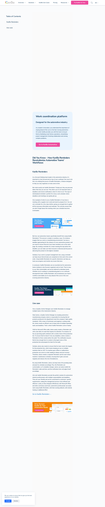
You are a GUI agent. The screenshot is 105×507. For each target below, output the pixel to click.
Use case (10, 28)
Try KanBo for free (79, 3)
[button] (96, 3)
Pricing (55, 3)
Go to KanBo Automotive (48, 145)
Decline (16, 501)
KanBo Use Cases (44, 3)
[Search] (92, 3)
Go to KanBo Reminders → (41, 394)
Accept (8, 501)
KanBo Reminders (12, 22)
